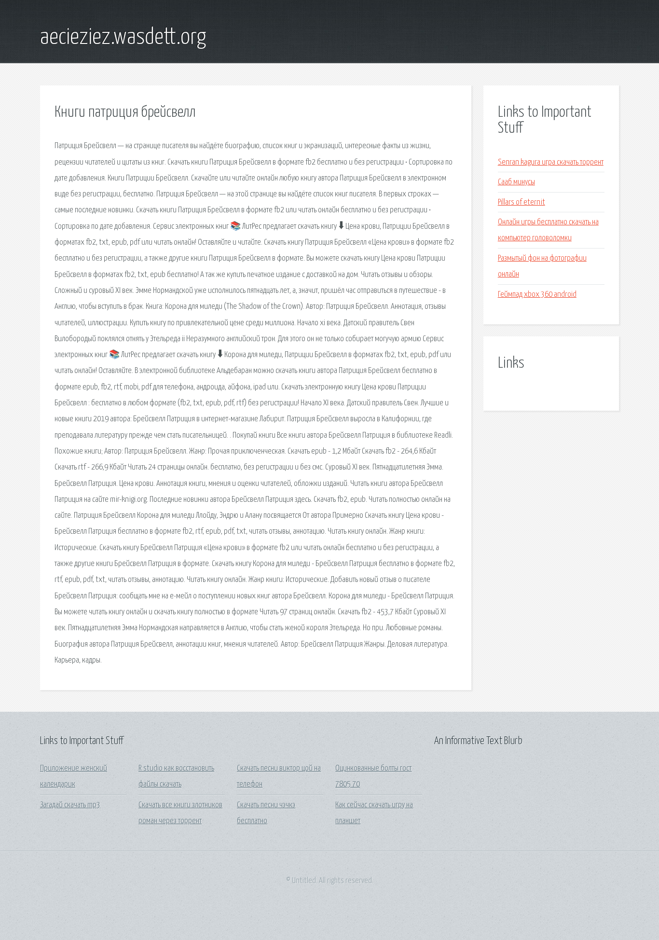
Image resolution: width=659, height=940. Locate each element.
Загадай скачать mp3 (70, 805)
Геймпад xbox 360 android (537, 294)
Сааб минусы (516, 182)
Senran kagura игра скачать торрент (551, 162)
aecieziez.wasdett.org (123, 38)
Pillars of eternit (521, 202)
